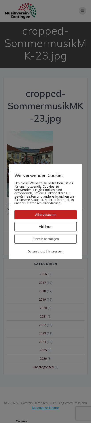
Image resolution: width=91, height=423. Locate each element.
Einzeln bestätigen (45, 239)
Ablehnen (45, 226)
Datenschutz (36, 251)
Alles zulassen (45, 214)
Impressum (55, 251)
